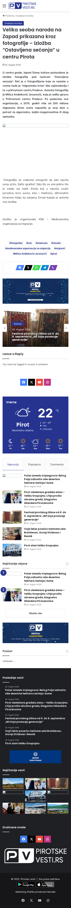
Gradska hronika (24, 15)
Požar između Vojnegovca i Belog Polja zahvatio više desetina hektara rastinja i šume (45, 479)
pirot (54, 253)
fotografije (17, 243)
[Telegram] (43, 267)
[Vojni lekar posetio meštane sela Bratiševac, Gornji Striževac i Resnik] (12, 533)
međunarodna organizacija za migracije (28, 248)
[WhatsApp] (35, 267)
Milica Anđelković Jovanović (30, 253)
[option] (35, 328)
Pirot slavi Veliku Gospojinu (41, 545)
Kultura (18, 323)
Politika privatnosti (37, 891)
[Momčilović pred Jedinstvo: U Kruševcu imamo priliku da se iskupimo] (57, 795)
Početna (9, 15)
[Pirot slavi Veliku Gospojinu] (12, 550)
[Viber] (52, 267)
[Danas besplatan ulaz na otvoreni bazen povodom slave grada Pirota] (35, 808)
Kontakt (51, 891)
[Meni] (4, 7)
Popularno (34, 464)
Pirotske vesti (28, 879)
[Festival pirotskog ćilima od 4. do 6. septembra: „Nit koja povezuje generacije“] (12, 517)
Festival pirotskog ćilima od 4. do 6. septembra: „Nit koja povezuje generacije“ (35, 336)
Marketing (21, 891)
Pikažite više (35, 613)
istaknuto (42, 243)
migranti (60, 248)
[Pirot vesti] (22, 5)
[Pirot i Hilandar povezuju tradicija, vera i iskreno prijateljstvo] (13, 808)
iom (30, 243)
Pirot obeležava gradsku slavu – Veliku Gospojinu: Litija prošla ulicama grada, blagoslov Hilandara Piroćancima (44, 497)
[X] (27, 267)
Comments (57, 464)
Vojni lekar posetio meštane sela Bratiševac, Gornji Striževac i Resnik (45, 532)
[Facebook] (19, 267)
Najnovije (13, 464)
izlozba (57, 243)
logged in (22, 364)
